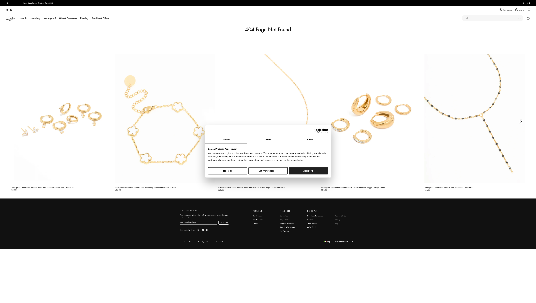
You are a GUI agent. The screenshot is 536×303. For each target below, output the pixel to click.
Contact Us (284, 216)
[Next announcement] (522, 3)
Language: (338, 241)
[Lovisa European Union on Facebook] (7, 10)
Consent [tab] (226, 139)
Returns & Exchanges (287, 227)
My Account (284, 231)
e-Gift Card (311, 227)
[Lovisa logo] (11, 18)
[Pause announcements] (527, 3)
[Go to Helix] (519, 18)
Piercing (337, 219)
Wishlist (310, 219)
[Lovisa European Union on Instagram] (11, 10)
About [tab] (310, 139)
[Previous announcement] (8, 3)
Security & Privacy (204, 242)
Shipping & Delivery (287, 223)
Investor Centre (258, 219)
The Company (257, 216)
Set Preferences (266, 171)
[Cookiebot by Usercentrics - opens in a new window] (315, 130)
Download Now (315, 3)
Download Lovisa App (315, 216)
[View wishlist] (529, 10)
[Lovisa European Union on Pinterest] (207, 230)
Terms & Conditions (187, 242)
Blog (336, 223)
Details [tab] (268, 139)
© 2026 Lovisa (221, 242)
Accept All (308, 171)
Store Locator (312, 223)
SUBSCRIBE (223, 222)
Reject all (227, 171)
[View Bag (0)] (527, 18)
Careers (255, 223)
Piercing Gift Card (341, 216)
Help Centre (284, 219)
